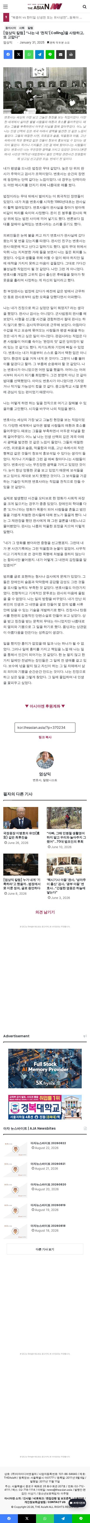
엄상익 (7, 42)
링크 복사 (45, 737)
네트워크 (38, 1498)
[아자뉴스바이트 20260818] (15, 1231)
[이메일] (60, 54)
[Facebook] (8, 54)
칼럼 (30, 27)
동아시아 (10, 27)
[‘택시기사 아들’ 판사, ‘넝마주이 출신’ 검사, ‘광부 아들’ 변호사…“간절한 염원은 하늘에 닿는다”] (67, 865)
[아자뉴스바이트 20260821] (15, 1169)
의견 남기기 (45, 912)
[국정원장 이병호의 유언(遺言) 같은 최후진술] (23, 818)
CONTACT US (57, 1502)
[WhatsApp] (29, 54)
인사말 (27, 1498)
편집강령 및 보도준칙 (58, 1498)
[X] (18, 54)
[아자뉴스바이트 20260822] (15, 1148)
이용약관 (79, 1498)
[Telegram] (39, 54)
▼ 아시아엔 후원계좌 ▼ (45, 706)
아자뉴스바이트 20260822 (48, 1143)
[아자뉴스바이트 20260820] (15, 1190)
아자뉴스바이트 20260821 (48, 1164)
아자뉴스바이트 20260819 (48, 1205)
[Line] (50, 54)
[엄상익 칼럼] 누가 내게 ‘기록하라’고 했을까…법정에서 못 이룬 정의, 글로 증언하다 (22, 884)
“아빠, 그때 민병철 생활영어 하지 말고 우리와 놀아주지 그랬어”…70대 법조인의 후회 (66, 837)
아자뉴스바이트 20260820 (48, 1184)
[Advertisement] (45, 975)
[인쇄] (71, 54)
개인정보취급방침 (35, 1502)
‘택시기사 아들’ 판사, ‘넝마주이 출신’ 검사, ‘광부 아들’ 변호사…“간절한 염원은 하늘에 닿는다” (66, 886)
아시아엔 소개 (12, 1498)
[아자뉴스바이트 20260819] (15, 1210)
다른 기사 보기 (45, 1249)
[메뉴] (5, 8)
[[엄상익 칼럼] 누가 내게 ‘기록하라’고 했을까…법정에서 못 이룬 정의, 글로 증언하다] (23, 865)
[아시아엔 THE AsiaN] (45, 6)
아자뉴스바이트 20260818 (48, 1226)
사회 (21, 27)
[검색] (84, 8)
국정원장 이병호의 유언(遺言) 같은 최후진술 (21, 835)
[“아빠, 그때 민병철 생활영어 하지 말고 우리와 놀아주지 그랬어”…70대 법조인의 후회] (67, 818)
